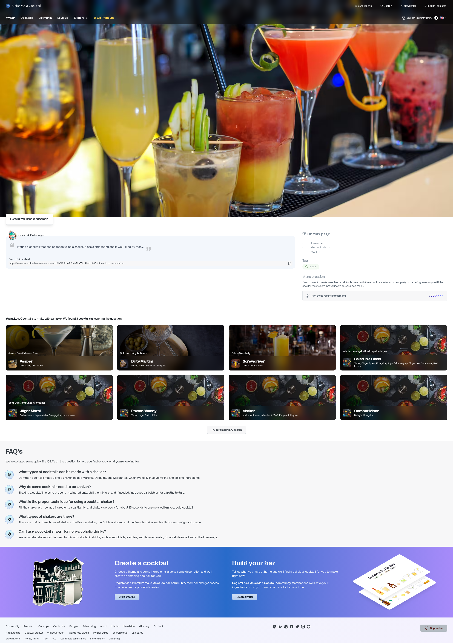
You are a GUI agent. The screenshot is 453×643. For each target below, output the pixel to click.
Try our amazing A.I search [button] (226, 429)
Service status (97, 638)
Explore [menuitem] (79, 18)
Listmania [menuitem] (45, 18)
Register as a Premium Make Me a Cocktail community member (156, 583)
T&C (45, 638)
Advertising (89, 626)
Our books (59, 626)
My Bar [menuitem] (10, 18)
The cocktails (314, 247)
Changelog (114, 638)
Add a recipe (13, 632)
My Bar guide (100, 632)
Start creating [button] (127, 597)
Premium (29, 626)
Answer (310, 243)
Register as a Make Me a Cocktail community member (267, 583)
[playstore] (280, 627)
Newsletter (410, 5)
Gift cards (137, 632)
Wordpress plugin (79, 632)
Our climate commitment (73, 638)
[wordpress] (286, 627)
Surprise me (365, 5)
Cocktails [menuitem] (27, 18)
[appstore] (275, 627)
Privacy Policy (32, 638)
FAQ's (309, 251)
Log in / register (437, 5)
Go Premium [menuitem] (105, 18)
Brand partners (13, 638)
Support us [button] (436, 628)
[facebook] (291, 627)
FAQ (54, 638)
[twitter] (297, 627)
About (103, 626)
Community (12, 626)
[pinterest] (308, 627)
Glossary (144, 626)
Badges (73, 626)
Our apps (43, 626)
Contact (158, 626)
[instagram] (303, 627)
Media (115, 626)
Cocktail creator (34, 632)
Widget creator (55, 632)
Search (388, 5)
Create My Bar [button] (244, 597)
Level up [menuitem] (62, 18)
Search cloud (120, 632)
